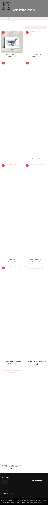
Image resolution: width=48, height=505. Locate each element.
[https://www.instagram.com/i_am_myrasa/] (6, 482)
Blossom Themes (15, 502)
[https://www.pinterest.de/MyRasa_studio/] (3, 482)
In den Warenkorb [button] (12, 41)
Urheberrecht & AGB (7, 493)
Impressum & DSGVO (7, 490)
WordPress (30, 502)
